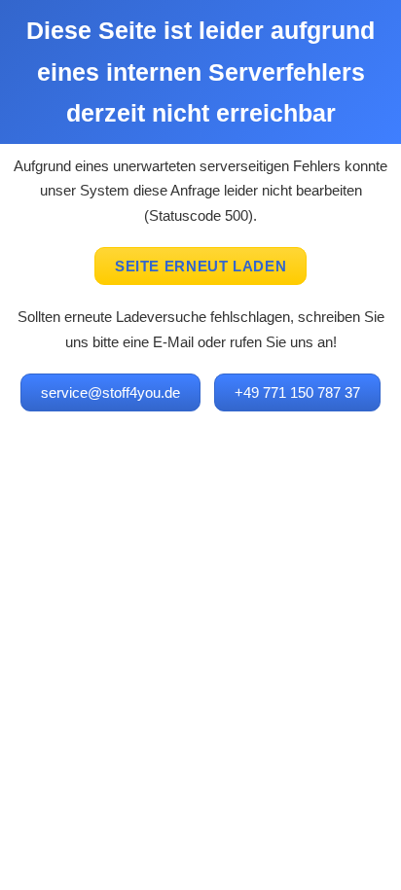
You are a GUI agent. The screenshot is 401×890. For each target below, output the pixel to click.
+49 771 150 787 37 (297, 392)
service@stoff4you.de (110, 392)
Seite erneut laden (200, 266)
